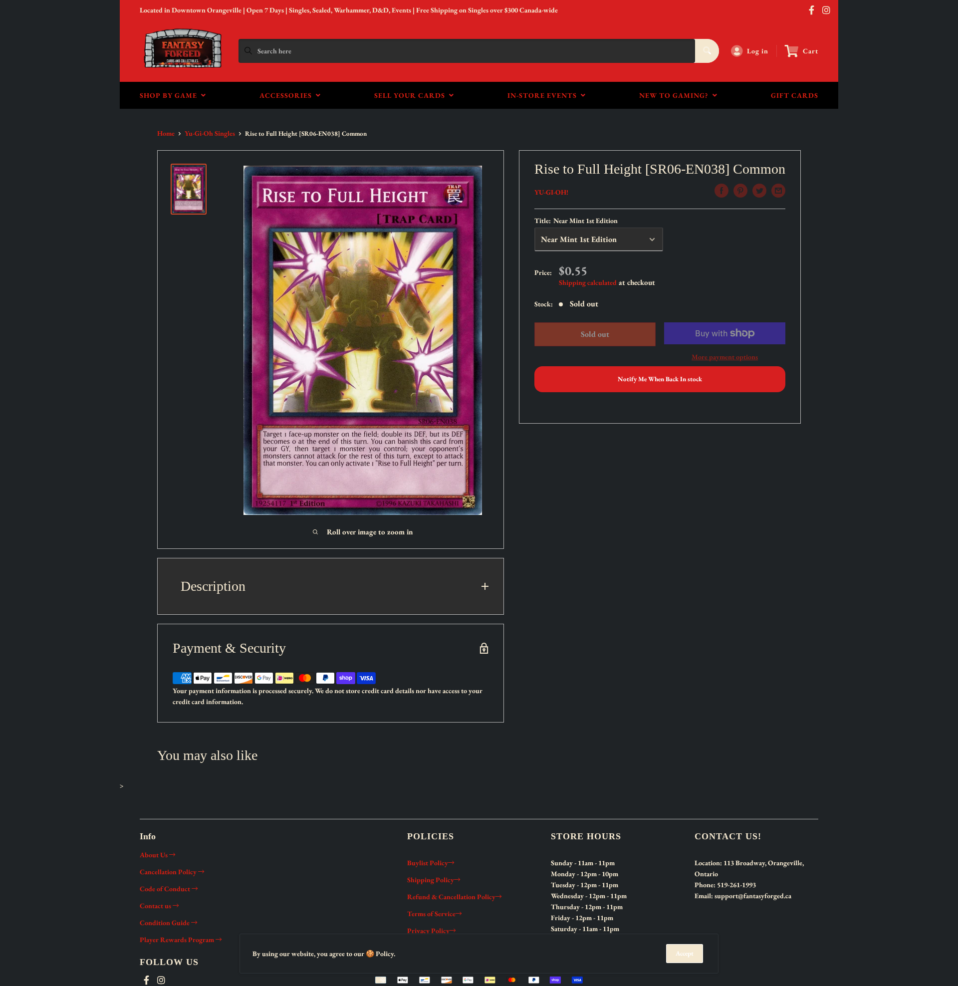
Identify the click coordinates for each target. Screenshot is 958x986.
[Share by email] (778, 191)
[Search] (707, 51)
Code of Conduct (166, 888)
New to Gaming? (676, 95)
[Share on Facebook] (721, 191)
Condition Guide (165, 922)
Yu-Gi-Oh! (551, 192)
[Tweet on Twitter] (759, 191)
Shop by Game (170, 95)
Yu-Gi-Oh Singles (210, 133)
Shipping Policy (430, 879)
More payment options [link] (725, 356)
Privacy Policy (428, 930)
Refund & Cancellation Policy (451, 896)
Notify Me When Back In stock (660, 379)
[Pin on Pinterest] (740, 191)
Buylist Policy (427, 862)
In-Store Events (544, 95)
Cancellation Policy (169, 871)
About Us (154, 854)
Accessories (287, 95)
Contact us (156, 905)
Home (166, 133)
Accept (685, 953)
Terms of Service (431, 913)
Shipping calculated (588, 282)
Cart (810, 50)
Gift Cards (794, 95)
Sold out (594, 334)
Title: (576, 220)
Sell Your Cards (411, 95)
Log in (757, 50)
